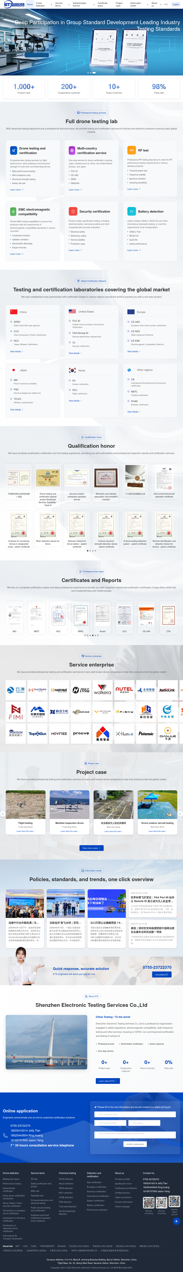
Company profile (122, 1179)
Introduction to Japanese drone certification (10, 1228)
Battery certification (95, 1205)
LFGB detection (66, 1197)
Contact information (124, 1201)
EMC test (35, 1191)
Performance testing (12, 1183)
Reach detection (66, 1183)
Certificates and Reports (126, 1188)
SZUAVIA (61, 1246)
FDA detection (65, 1201)
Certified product (122, 1192)
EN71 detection (66, 1192)
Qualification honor (123, 1183)
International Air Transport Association (12, 1237)
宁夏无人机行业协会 (59, 1250)
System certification (96, 1200)
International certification (98, 1196)
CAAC (33, 1246)
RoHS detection (66, 1179)
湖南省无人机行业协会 (149, 1246)
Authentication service (79, 4)
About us (154, 4)
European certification (97, 1186)
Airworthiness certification (9, 1189)
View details (15, 351)
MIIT (18, 1246)
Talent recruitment (123, 1197)
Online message (122, 1206)
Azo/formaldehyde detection (67, 1212)
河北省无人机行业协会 (79, 1246)
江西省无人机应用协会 (13, 1250)
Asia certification (94, 1182)
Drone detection (40, 4)
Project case (119, 4)
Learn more (15, 189)
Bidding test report (11, 1179)
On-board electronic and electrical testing (42, 1201)
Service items (59, 4)
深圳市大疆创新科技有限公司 (84, 1250)
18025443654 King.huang (26, 1135)
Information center (135, 4)
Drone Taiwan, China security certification (12, 1204)
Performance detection (97, 1209)
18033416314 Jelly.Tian (25, 1130)
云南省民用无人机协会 (36, 1250)
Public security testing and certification (40, 1209)
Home (30, 4)
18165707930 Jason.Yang (26, 1140)
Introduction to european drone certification (14, 1212)
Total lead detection (68, 1206)
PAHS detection (66, 1188)
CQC (25, 1246)
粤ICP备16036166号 (123, 1267)
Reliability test (37, 1195)
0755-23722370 (157, 967)
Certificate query (102, 4)
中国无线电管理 (47, 1246)
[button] (89, 72)
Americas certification (96, 1191)
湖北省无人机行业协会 (126, 1246)
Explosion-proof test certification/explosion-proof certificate (41, 1218)
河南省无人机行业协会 (103, 1246)
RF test (34, 1179)
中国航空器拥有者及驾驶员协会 (115, 1250)
